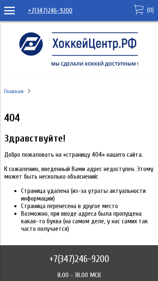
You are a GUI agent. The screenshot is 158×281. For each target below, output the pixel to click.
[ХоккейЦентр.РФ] (79, 66)
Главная (14, 91)
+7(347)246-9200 (50, 10)
